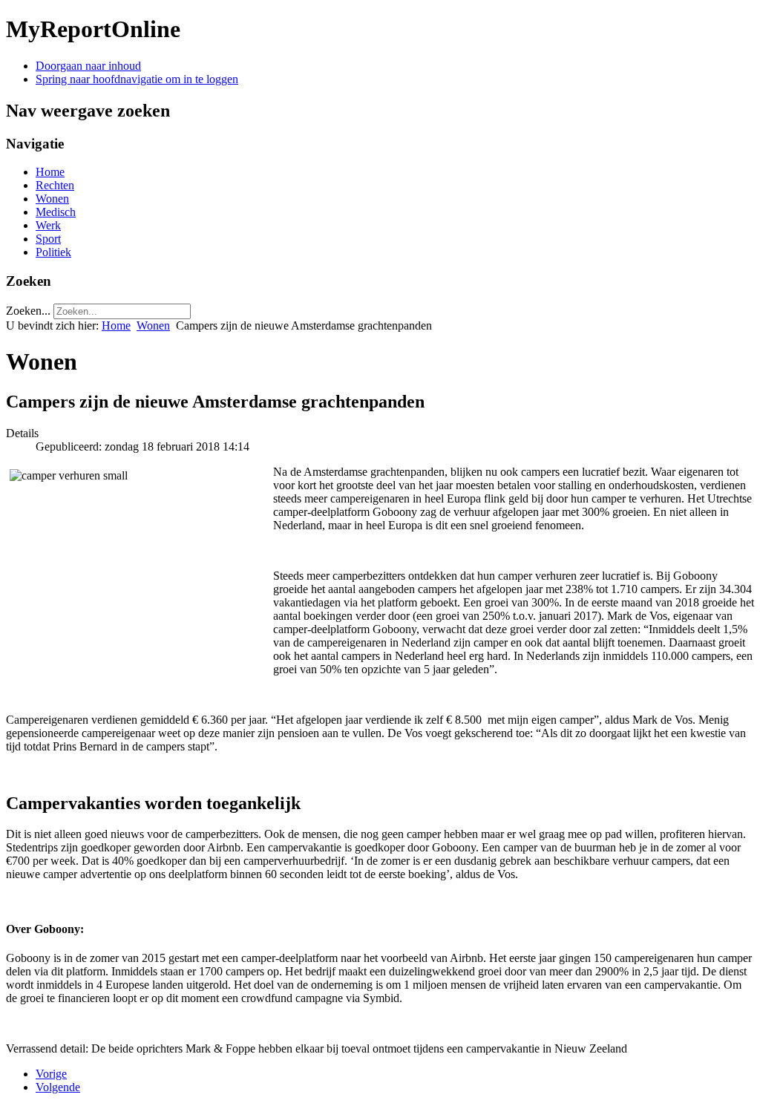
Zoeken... (28, 310)
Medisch (56, 212)
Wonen (52, 198)
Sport (48, 238)
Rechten (55, 185)
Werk (48, 225)
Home (50, 172)
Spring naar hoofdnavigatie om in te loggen (137, 79)
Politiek (53, 252)
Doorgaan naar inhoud (88, 65)
